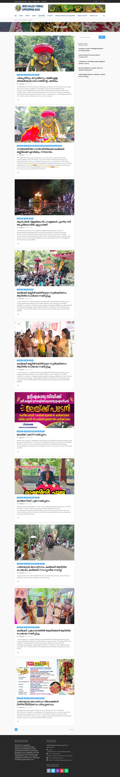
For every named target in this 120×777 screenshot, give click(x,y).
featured (20, 74)
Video (42, 563)
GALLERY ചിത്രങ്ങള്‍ (29, 74)
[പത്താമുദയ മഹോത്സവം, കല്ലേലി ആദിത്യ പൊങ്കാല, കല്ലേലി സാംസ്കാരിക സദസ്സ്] (44, 542)
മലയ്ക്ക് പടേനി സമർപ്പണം (31, 434)
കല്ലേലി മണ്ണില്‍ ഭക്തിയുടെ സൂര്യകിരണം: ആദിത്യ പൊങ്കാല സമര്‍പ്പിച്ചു (42, 294)
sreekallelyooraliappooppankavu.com (63, 760)
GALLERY (50, 15)
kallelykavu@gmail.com (57, 758)
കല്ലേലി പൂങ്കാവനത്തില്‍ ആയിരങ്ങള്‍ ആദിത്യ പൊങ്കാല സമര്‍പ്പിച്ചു (44, 632)
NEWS (34, 15)
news (37, 74)
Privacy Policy (36, 1)
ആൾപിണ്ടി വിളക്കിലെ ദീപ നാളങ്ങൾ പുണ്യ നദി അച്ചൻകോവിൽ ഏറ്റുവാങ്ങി (44, 223)
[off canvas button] (16, 16)
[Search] (104, 16)
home (37, 145)
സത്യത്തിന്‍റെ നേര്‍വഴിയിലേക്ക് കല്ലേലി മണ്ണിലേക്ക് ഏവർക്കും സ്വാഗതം (40, 150)
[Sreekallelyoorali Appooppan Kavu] (29, 8)
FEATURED (41, 15)
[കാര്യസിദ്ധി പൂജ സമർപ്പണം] (44, 476)
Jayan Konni (21, 84)
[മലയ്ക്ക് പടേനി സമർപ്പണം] (44, 410)
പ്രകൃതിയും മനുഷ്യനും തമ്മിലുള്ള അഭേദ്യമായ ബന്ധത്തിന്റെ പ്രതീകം (37, 79)
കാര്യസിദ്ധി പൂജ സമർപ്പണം (33, 500)
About (29, 1)
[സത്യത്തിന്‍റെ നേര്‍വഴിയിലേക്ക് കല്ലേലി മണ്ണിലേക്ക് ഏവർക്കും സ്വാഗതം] (44, 124)
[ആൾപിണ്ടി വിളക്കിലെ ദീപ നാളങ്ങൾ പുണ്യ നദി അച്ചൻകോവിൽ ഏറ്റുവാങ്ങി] (44, 197)
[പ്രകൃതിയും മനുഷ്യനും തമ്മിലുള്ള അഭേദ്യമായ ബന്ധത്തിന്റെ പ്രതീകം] (44, 53)
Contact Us (44, 1)
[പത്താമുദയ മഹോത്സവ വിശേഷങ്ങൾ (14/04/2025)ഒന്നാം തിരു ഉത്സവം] (44, 677)
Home (21, 15)
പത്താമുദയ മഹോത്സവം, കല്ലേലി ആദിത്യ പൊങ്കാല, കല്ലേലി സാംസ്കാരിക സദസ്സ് (42, 568)
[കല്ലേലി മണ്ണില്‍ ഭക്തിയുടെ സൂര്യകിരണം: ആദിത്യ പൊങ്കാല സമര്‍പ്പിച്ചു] (44, 268)
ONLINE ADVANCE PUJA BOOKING (65, 15)
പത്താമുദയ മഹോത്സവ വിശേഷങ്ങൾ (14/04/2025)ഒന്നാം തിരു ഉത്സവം (37, 703)
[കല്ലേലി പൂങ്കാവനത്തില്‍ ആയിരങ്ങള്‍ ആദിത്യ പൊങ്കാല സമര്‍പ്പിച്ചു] (44, 606)
